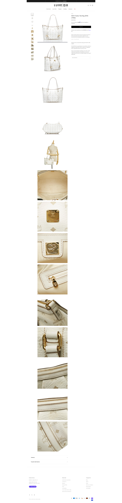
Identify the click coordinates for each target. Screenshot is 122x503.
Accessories (70, 9)
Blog (87, 479)
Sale (74, 9)
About (87, 481)
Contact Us (64, 481)
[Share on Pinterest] (76, 39)
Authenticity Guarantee (66, 479)
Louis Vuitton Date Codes (66, 489)
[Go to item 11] (32, 48)
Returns (63, 483)
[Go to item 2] (32, 18)
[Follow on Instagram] (34, 494)
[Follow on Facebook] (29, 494)
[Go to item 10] (32, 45)
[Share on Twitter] (75, 39)
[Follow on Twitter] (31, 494)
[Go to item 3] (32, 21)
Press (87, 483)
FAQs (63, 486)
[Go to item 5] (32, 28)
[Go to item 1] (32, 14)
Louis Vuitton (54, 9)
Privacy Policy (88, 486)
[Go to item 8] (32, 38)
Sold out (81, 26)
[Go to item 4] (32, 24)
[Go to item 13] (32, 55)
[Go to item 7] (32, 35)
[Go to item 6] (32, 31)
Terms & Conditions (89, 484)
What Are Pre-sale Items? (66, 491)
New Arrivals (49, 9)
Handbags (65, 9)
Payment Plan (64, 484)
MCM (72, 13)
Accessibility (64, 488)
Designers (60, 9)
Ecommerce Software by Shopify (36, 499)
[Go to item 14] (32, 59)
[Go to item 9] (32, 42)
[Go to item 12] (32, 52)
